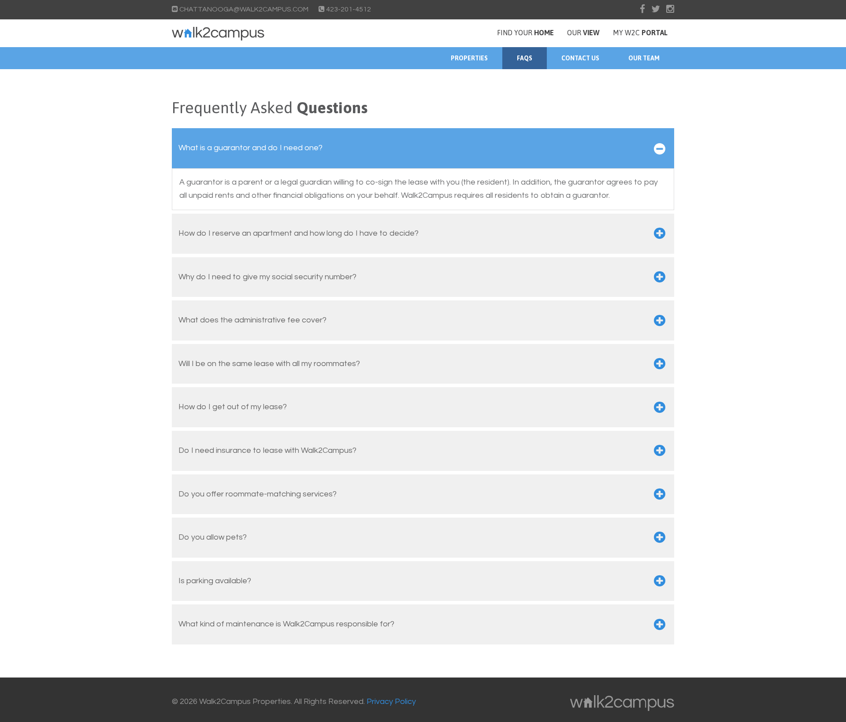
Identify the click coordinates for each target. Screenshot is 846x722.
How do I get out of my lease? (232, 407)
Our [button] (583, 33)
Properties (469, 58)
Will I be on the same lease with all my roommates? (269, 363)
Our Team (644, 58)
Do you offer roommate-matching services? (257, 494)
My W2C (640, 33)
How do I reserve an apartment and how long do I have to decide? (298, 233)
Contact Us (580, 58)
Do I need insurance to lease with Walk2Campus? (267, 450)
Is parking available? (214, 581)
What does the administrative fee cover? (252, 320)
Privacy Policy (391, 701)
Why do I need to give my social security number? (267, 277)
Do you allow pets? (212, 537)
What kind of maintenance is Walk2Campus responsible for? (286, 624)
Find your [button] (525, 33)
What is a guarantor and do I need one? (250, 148)
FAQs (524, 58)
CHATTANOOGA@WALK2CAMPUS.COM (244, 9)
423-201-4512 (348, 9)
